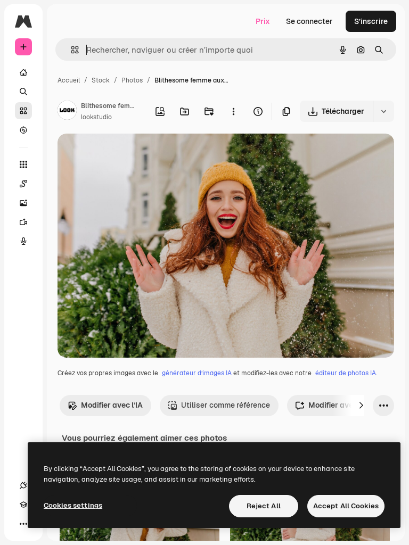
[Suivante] (361, 405)
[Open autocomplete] (70, 50)
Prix (263, 21)
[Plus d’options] (233, 111)
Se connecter (309, 21)
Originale (128, 154)
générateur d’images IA (197, 373)
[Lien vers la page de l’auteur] (67, 112)
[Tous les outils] (23, 164)
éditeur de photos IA (345, 373)
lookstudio (96, 117)
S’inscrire (371, 21)
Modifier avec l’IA (112, 405)
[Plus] (23, 523)
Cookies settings (73, 505)
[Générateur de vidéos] (23, 221)
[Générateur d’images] (23, 202)
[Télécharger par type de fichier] (383, 111)
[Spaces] (23, 183)
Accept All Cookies (346, 505)
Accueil (69, 80)
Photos (132, 80)
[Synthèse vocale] (23, 241)
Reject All (264, 505)
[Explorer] (23, 129)
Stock (101, 80)
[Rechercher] (23, 91)
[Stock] (23, 110)
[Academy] (23, 504)
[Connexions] (23, 485)
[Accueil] (23, 72)
